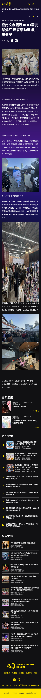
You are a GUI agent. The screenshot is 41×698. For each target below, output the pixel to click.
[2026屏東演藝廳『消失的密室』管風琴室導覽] (6, 422)
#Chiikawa (6, 387)
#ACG (5, 381)
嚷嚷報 (4, 9)
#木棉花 (24, 384)
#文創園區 (6, 384)
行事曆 (14, 673)
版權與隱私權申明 (31, 693)
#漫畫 (23, 381)
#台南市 (30, 381)
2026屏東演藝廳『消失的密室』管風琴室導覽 (25, 421)
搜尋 (35, 673)
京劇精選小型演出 (19, 406)
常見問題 (14, 693)
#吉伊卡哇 (33, 384)
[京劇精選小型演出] (6, 407)
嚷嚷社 (6, 4)
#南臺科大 (16, 384)
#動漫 (11, 381)
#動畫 (17, 381)
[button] (35, 411)
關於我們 (7, 673)
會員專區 (29, 673)
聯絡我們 (21, 693)
